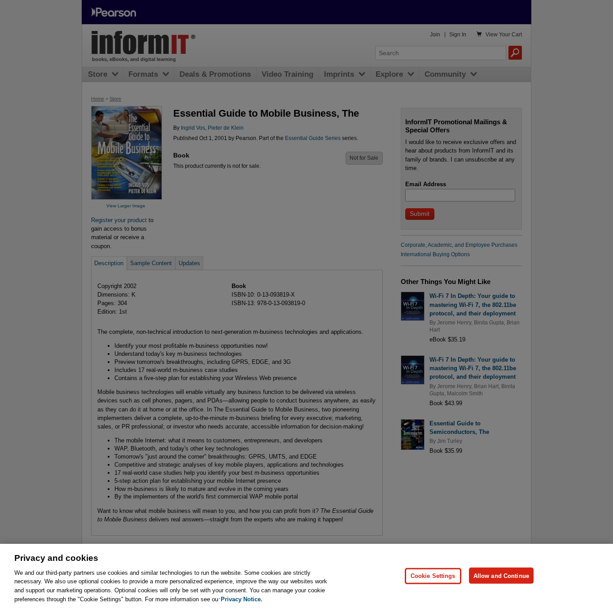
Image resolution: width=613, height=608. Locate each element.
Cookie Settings (433, 575)
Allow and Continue (501, 575)
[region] (306, 576)
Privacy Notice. (242, 598)
